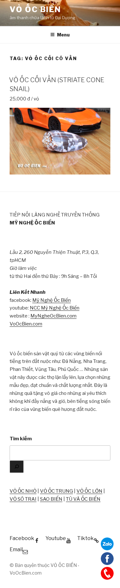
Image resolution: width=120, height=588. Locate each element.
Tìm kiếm (21, 439)
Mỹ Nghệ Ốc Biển (51, 300)
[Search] (17, 466)
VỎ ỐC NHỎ (23, 491)
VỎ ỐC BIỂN (35, 9)
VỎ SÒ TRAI (23, 499)
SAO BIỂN (51, 499)
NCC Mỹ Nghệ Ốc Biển (54, 308)
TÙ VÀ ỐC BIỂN (83, 499)
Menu (63, 34)
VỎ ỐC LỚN (89, 491)
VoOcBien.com (26, 324)
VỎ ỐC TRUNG (56, 491)
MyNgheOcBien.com (53, 316)
